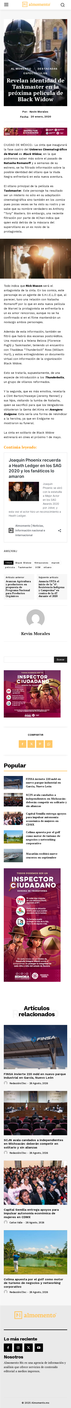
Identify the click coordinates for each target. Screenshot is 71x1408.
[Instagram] (18, 1347)
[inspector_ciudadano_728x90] (35, 134)
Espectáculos (35, 73)
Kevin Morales (39, 111)
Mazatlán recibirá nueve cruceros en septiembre (41, 855)
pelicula (10, 567)
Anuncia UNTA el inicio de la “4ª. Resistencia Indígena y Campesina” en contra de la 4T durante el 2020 (51, 589)
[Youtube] (39, 1347)
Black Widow (23, 562)
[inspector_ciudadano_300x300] (32, 716)
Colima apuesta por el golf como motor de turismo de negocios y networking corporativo (43, 837)
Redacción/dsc (17, 1083)
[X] (31, 744)
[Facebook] (22, 744)
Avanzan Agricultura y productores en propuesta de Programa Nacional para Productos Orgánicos (18, 589)
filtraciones (41, 562)
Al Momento (21, 68)
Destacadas (48, 68)
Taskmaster (25, 567)
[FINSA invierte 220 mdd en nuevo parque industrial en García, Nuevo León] (13, 782)
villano (48, 567)
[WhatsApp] (48, 744)
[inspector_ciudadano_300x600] (32, 980)
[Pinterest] (40, 744)
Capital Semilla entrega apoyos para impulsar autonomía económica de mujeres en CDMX (46, 819)
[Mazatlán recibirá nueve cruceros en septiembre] (13, 855)
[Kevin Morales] (36, 618)
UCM (38, 567)
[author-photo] (6, 1083)
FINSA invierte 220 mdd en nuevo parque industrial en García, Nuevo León (43, 782)
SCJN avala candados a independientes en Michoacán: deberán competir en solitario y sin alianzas (46, 800)
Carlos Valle (16, 1222)
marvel (55, 562)
